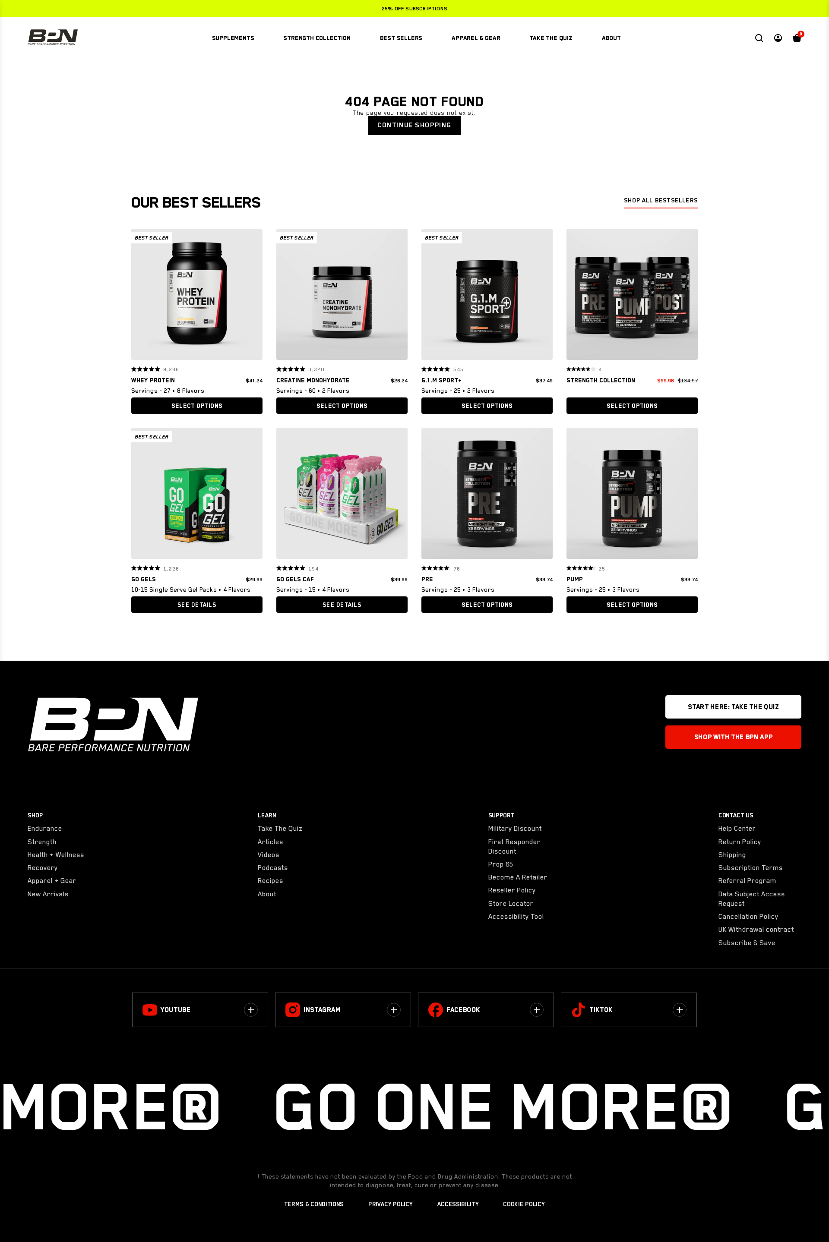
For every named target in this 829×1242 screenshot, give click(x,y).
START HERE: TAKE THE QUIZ (733, 707)
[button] (141, 294)
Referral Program (747, 881)
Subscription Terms (750, 868)
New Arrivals (48, 894)
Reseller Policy (512, 890)
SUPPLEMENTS (233, 38)
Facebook (463, 1010)
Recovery (43, 868)
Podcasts (273, 868)
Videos (268, 855)
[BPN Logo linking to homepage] (53, 38)
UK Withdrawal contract (756, 929)
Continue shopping (414, 125)
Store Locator (511, 904)
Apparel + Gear (52, 881)
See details (196, 604)
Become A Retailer (517, 877)
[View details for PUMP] (632, 495)
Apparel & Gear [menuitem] (476, 38)
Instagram (322, 1010)
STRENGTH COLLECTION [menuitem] (316, 38)
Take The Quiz (280, 828)
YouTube (175, 1010)
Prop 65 (500, 864)
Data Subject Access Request (751, 899)
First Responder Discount (514, 846)
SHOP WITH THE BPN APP (733, 737)
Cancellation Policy (748, 916)
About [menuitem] (611, 38)
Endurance (45, 828)
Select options (196, 405)
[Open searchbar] (759, 38)
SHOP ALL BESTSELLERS (661, 200)
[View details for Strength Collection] (632, 296)
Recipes (270, 881)
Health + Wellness (56, 855)
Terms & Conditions (314, 1204)
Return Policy (739, 842)
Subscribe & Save (746, 943)
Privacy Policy (390, 1204)
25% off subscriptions (414, 9)
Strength (42, 842)
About (267, 894)
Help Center (737, 828)
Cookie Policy (523, 1204)
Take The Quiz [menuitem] (550, 38)
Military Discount (515, 828)
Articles (270, 842)
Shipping (732, 855)
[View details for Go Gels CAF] (342, 495)
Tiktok (601, 1010)
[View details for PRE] (487, 495)
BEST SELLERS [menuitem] (401, 38)
